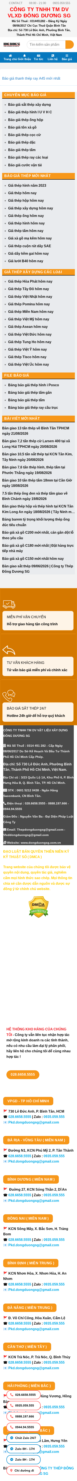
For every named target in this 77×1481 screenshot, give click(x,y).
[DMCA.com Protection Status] (39, 907)
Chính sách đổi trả (18, 1000)
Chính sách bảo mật (19, 978)
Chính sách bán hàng (20, 955)
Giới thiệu (24, 59)
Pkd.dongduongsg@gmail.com (33, 1122)
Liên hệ (53, 59)
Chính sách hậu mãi (19, 985)
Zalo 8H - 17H (24, 1449)
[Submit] (69, 44)
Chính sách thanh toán (21, 963)
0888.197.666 (24, 1416)
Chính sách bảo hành (20, 1008)
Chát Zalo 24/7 (25, 1438)
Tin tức (38, 59)
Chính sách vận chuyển (22, 970)
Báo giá (67, 59)
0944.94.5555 (24, 1427)
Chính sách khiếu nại (20, 993)
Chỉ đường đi (24, 1470)
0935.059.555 (24, 1405)
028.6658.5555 (25, 1394)
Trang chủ (10, 59)
